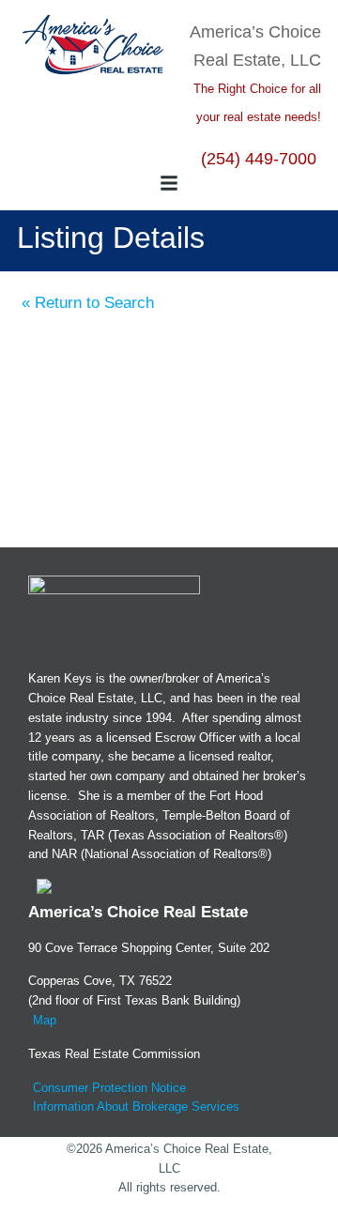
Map (44, 1020)
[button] (169, 183)
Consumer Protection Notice (109, 1088)
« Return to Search (88, 303)
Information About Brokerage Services (136, 1106)
